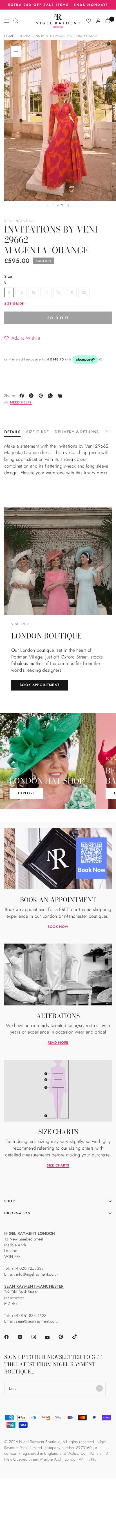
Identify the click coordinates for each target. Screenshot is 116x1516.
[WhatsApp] (51, 395)
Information (17, 1213)
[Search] (15, 20)
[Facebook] (22, 395)
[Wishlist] (88, 20)
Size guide (14, 304)
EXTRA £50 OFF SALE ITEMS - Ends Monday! (58, 4)
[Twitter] (24, 1337)
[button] (22, 338)
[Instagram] (38, 1337)
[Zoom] (16, 51)
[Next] (68, 205)
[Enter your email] (99, 1388)
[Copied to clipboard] (61, 395)
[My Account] (98, 20)
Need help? (21, 402)
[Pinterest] (42, 395)
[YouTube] (51, 1337)
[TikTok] (78, 1336)
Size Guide (37, 432)
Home (9, 36)
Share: (9, 396)
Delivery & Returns (77, 432)
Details (12, 432)
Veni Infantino (19, 221)
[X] (32, 395)
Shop (9, 1201)
